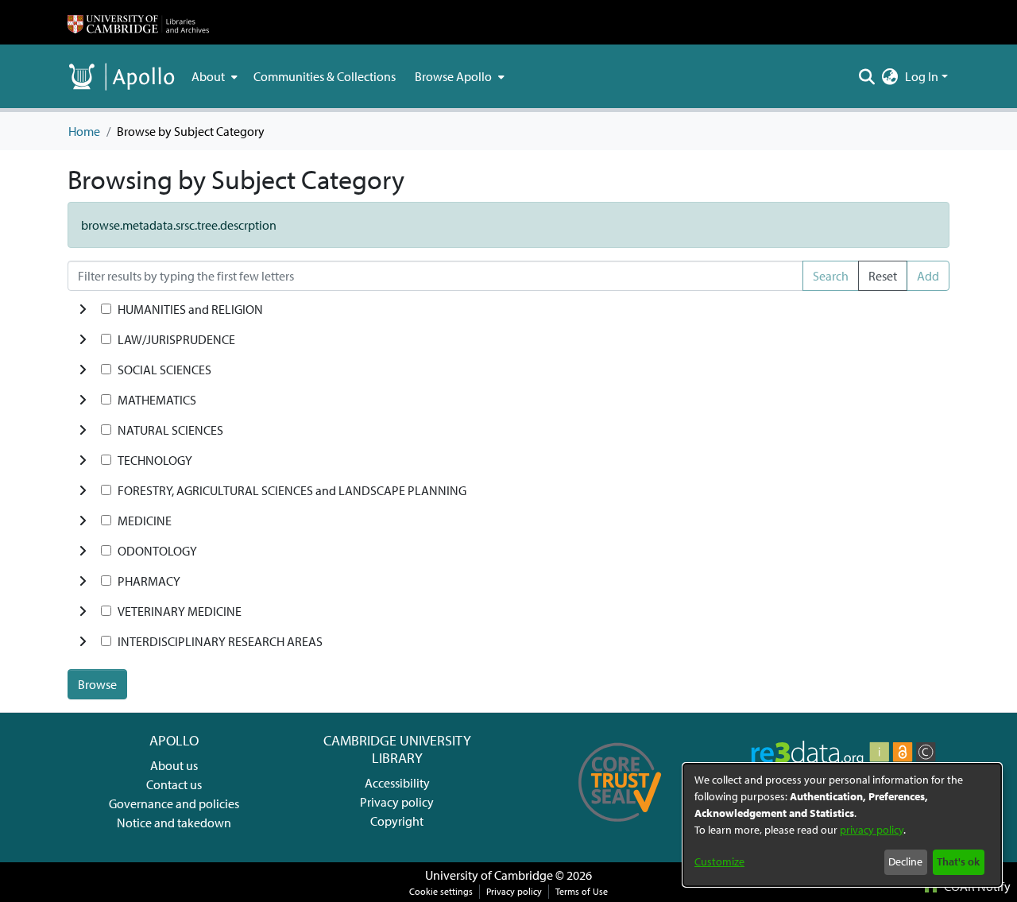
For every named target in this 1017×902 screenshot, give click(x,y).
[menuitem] (213, 76)
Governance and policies (174, 803)
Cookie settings (441, 891)
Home (84, 131)
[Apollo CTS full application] (620, 827)
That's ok (958, 861)
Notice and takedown (174, 822)
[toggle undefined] (83, 309)
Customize (719, 861)
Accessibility (397, 783)
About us (174, 765)
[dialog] (842, 825)
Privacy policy (397, 802)
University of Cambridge (489, 875)
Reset (882, 276)
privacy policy (871, 830)
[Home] (138, 22)
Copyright (396, 821)
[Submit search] (867, 76)
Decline (905, 861)
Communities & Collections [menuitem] (324, 76)
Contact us (174, 784)
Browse (97, 684)
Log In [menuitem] (921, 76)
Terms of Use (581, 891)
